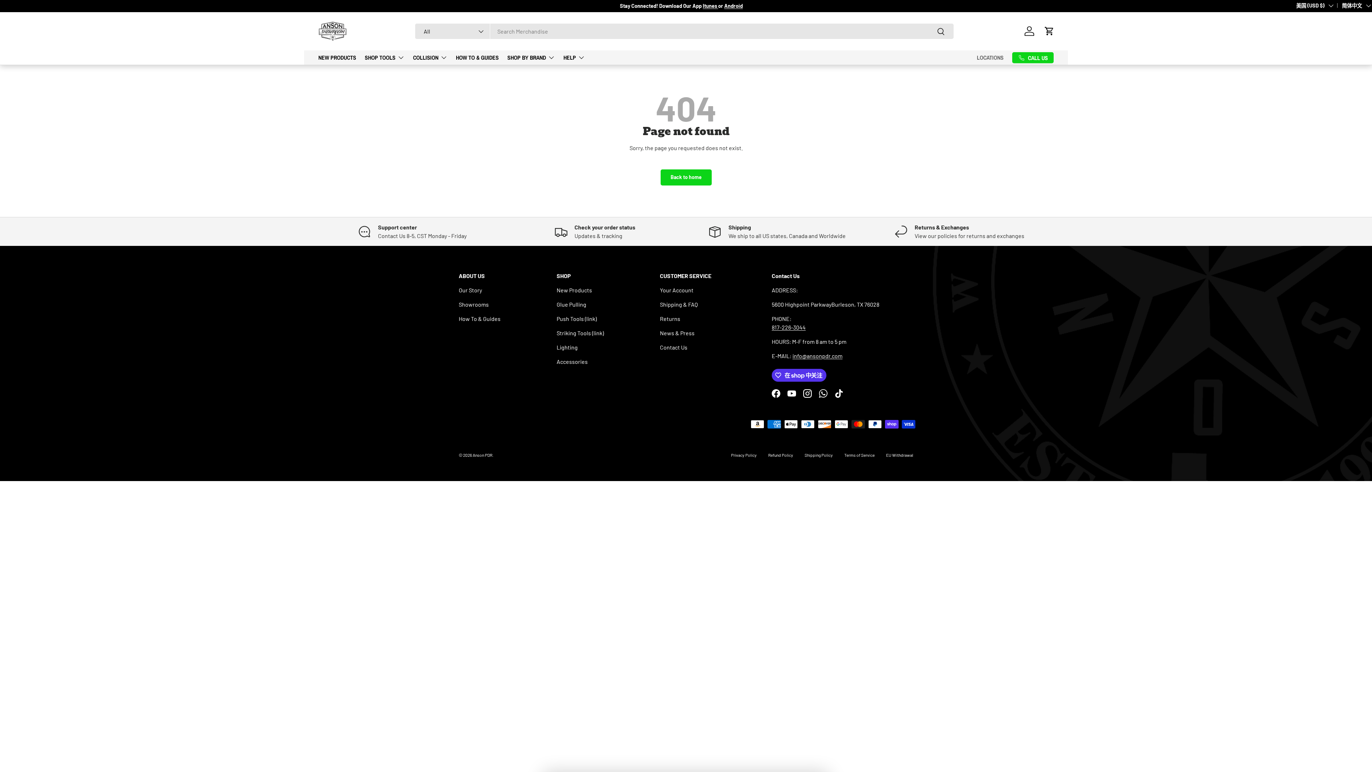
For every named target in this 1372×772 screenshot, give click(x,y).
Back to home (686, 177)
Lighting (567, 347)
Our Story (470, 290)
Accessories (572, 361)
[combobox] (684, 31)
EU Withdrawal (899, 454)
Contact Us (673, 347)
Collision (425, 57)
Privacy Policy (744, 454)
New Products (337, 57)
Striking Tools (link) (580, 333)
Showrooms (474, 304)
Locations (990, 57)
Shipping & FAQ (679, 304)
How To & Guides (477, 57)
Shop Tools (380, 57)
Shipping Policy (819, 454)
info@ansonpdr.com (817, 355)
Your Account (677, 290)
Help (569, 57)
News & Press (677, 333)
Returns (670, 318)
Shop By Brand (526, 57)
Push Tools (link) (577, 318)
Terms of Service (859, 454)
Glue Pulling (571, 304)
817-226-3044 (789, 327)
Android (733, 6)
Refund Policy (780, 454)
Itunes (710, 6)
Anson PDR (482, 454)
